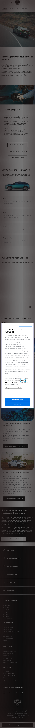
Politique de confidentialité (13, 388)
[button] (17, 400)
